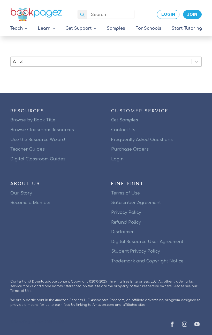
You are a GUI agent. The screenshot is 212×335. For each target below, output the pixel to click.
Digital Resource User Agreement (147, 241)
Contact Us (123, 130)
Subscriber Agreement (136, 202)
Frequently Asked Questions (142, 139)
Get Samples (124, 120)
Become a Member (30, 202)
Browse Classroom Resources (42, 130)
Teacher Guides (27, 149)
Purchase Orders (130, 149)
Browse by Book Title (32, 120)
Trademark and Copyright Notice (147, 261)
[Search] (82, 14)
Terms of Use (125, 193)
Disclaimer (122, 232)
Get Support (78, 28)
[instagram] (184, 324)
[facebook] (172, 324)
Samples (116, 28)
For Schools (148, 28)
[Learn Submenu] (55, 28)
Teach (16, 28)
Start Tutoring (187, 28)
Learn (44, 28)
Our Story (21, 193)
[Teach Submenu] (28, 28)
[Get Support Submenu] (97, 28)
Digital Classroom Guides (37, 159)
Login (117, 159)
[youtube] (197, 324)
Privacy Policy (126, 212)
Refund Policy (126, 222)
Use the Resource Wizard (37, 139)
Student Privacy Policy (135, 251)
